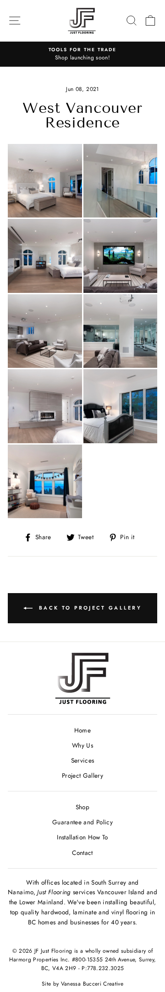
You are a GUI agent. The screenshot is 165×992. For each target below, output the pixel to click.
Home (82, 730)
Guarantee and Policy (82, 822)
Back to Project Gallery (89, 607)
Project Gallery (82, 775)
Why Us (82, 745)
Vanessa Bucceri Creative (92, 984)
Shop (82, 807)
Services (82, 760)
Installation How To (82, 837)
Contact (82, 852)
